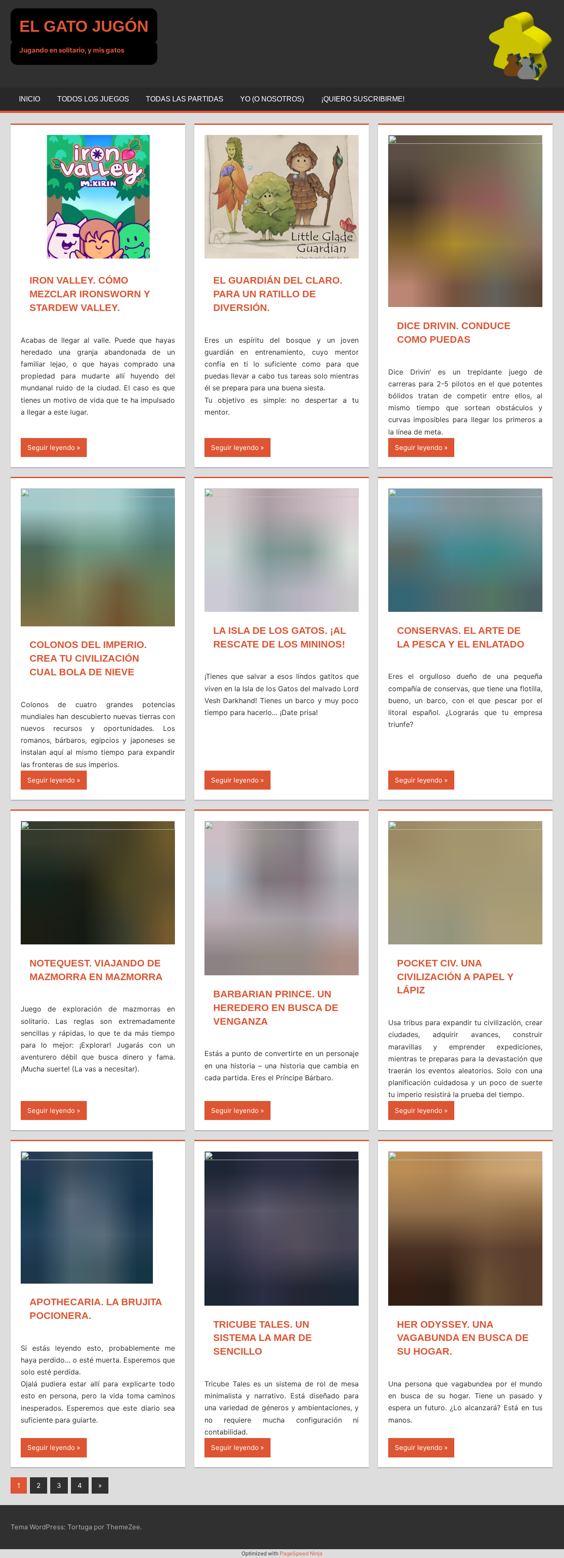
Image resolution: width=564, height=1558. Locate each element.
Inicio (29, 99)
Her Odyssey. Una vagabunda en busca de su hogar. (463, 1338)
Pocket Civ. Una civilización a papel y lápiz (455, 977)
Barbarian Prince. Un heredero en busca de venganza (275, 1008)
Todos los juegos (93, 99)
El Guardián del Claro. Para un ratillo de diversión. (277, 294)
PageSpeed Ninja (301, 1553)
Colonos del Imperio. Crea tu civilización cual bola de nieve (88, 658)
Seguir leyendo (51, 447)
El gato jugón (83, 26)
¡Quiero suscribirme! (362, 99)
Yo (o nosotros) (272, 99)
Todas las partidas (184, 99)
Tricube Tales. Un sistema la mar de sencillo (262, 1338)
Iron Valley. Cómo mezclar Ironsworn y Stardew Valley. (90, 294)
